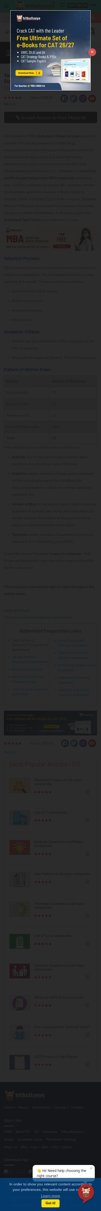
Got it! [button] (50, 1203)
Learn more (50, 1196)
